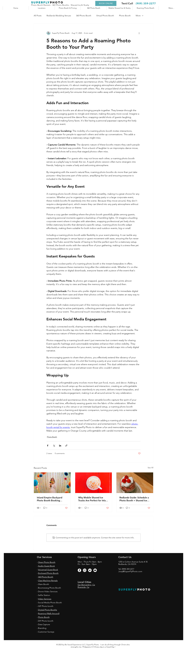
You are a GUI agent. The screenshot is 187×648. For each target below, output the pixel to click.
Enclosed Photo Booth (48, 573)
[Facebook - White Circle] (79, 570)
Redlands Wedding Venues (59, 15)
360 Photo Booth (83, 15)
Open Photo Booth (46, 562)
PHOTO (144, 589)
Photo (56, 2)
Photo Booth (125, 15)
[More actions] (139, 33)
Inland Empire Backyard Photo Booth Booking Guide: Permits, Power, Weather (49, 499)
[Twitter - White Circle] (90, 570)
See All (150, 467)
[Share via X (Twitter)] (54, 445)
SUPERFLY (127, 589)
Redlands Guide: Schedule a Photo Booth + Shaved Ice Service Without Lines (134, 499)
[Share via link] (66, 445)
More (138, 15)
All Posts (37, 15)
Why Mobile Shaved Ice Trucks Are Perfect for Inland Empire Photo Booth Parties (93, 499)
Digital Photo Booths (47, 610)
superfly (40, 2)
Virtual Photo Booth (105, 15)
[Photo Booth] (52, 482)
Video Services (44, 599)
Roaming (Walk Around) (48, 613)
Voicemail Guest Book (48, 569)
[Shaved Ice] (93, 482)
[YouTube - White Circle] (95, 570)
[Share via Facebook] (47, 445)
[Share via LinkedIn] (60, 445)
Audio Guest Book (46, 566)
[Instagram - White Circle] (84, 570)
